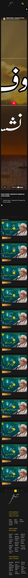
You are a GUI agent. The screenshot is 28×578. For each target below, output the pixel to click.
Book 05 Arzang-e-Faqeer (17, 538)
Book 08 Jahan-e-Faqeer (23, 536)
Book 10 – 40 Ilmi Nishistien (23, 547)
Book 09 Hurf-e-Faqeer (23, 541)
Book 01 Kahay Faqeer (11, 536)
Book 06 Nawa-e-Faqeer (17, 544)
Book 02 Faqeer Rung (11, 541)
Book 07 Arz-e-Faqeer (17, 549)
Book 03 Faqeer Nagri (11, 547)
